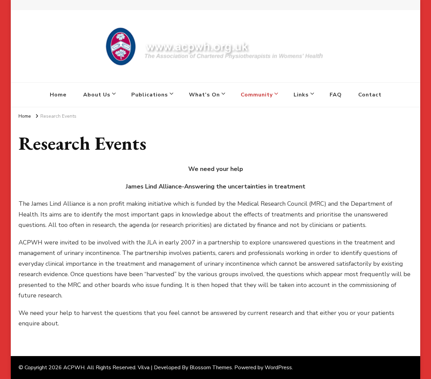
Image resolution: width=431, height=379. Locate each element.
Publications (149, 94)
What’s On (204, 94)
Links (301, 94)
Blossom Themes (211, 367)
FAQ (336, 94)
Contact (370, 94)
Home (58, 94)
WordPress (278, 367)
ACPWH (74, 367)
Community (257, 94)
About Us (96, 94)
